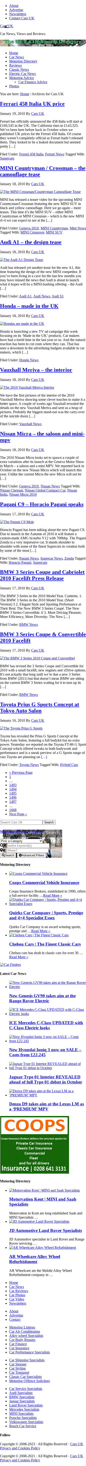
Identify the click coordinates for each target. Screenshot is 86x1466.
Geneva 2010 (29, 228)
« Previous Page (21, 773)
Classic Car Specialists (25, 1377)
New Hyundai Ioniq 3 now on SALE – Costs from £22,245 (45, 1052)
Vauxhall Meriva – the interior (36, 370)
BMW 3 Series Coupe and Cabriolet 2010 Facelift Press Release (42, 575)
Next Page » (18, 814)
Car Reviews (18, 1291)
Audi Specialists (21, 1393)
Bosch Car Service (22, 1426)
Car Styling (17, 1368)
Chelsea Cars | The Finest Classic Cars (45, 944)
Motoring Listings (22, 1327)
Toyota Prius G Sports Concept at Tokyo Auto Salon (39, 707)
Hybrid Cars (69, 765)
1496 (13, 797)
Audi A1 (25, 296)
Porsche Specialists (23, 1418)
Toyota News (29, 765)
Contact (14, 1319)
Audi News (41, 296)
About (13, 1311)
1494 (13, 789)
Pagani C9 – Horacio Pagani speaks (41, 504)
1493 (13, 785)
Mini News (78, 228)
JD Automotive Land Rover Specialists (45, 1230)
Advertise (16, 1315)
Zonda (69, 558)
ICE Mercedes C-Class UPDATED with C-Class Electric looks (46, 1025)
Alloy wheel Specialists (26, 1336)
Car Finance (18, 1344)
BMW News (28, 624)
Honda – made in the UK (29, 306)
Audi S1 (58, 296)
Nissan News (50, 486)
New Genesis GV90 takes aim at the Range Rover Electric (42, 998)
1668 (13, 810)
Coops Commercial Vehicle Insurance (44, 882)
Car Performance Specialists (29, 1352)
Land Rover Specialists (26, 1405)
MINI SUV (54, 232)
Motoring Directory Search (21, 832)
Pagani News (29, 558)
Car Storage (17, 1364)
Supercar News (51, 558)
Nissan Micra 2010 (23, 494)
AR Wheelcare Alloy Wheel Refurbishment (34, 1259)
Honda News (29, 360)
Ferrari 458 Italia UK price (32, 104)
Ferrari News (54, 154)
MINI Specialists (21, 1414)
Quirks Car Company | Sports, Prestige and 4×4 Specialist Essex (46, 915)
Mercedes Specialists (24, 1409)
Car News (16, 1287)
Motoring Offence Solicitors (29, 1381)
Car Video (16, 1299)
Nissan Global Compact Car (45, 490)
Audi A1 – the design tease (30, 242)
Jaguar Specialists (22, 1401)
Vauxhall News (30, 424)
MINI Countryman (54, 228)
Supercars (7, 158)
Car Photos (17, 1295)
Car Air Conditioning (24, 1331)
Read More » (52, 895)
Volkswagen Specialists (26, 1422)
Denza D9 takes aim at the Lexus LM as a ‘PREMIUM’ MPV (46, 1106)
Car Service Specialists (25, 1389)
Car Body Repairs (22, 1340)
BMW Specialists (21, 1397)
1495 (13, 793)
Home (13, 1283)
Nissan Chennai (11, 490)
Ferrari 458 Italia (31, 154)
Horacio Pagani (20, 562)
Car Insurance (19, 1348)
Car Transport (19, 1372)
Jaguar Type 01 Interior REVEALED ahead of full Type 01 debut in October (45, 1079)
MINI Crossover (32, 232)
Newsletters (17, 1303)
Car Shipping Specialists (26, 1360)
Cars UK (6, 26)
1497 (13, 802)
